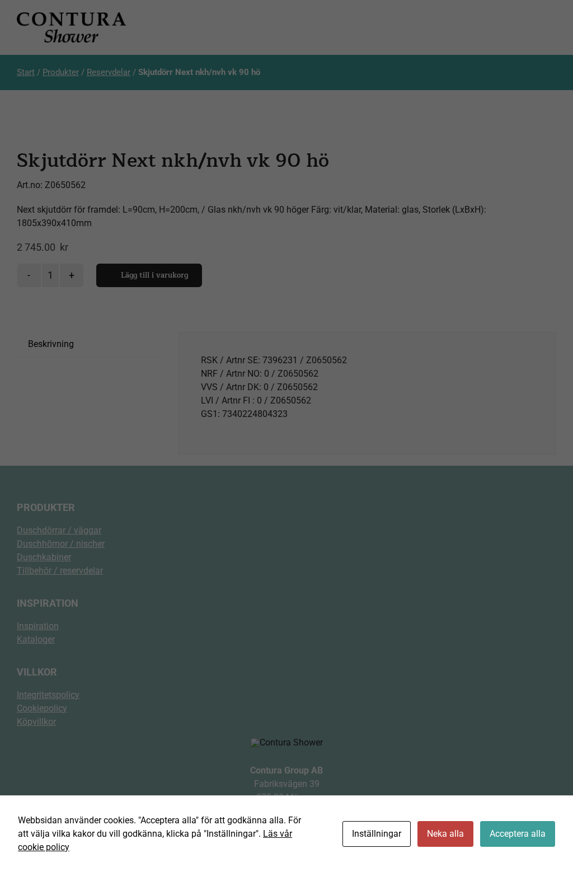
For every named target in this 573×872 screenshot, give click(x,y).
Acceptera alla (518, 833)
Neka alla (445, 833)
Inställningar (376, 833)
